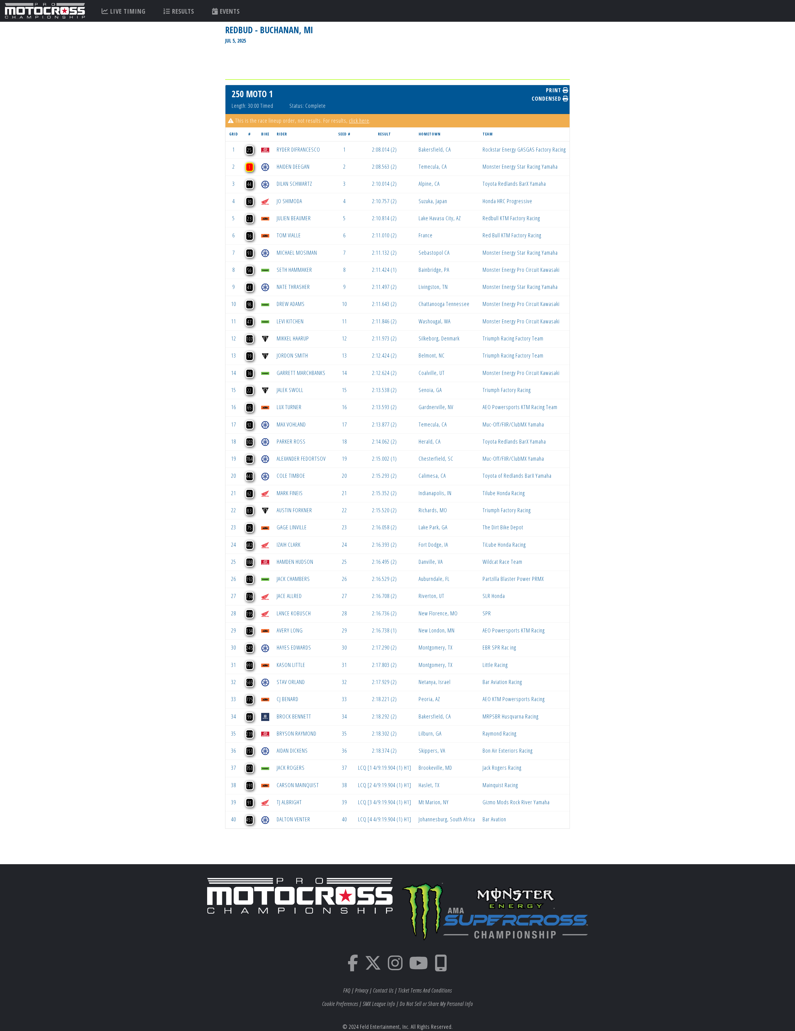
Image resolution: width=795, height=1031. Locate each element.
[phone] (441, 967)
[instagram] (395, 967)
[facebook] (353, 967)
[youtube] (419, 967)
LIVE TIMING (127, 11)
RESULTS (182, 11)
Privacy (361, 990)
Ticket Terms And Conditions (425, 990)
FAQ (346, 990)
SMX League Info (379, 1003)
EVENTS (229, 11)
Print (554, 90)
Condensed (547, 98)
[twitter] (373, 967)
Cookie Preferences (340, 1003)
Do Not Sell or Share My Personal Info (436, 1003)
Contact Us (383, 990)
